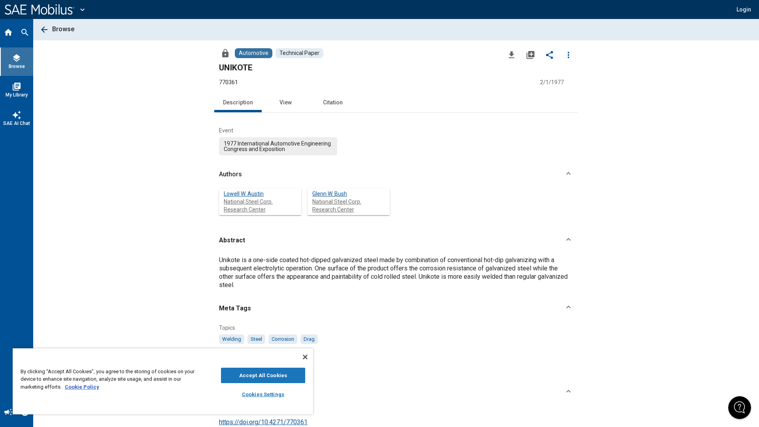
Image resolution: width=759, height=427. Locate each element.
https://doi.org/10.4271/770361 (263, 422)
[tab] (8, 33)
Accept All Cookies (263, 375)
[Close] (305, 357)
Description (238, 102)
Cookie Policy (82, 387)
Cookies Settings (263, 394)
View (285, 102)
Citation (333, 102)
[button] (396, 174)
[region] (163, 381)
